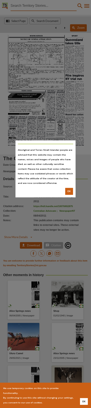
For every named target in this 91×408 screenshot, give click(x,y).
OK (69, 191)
